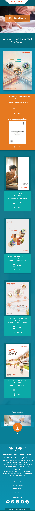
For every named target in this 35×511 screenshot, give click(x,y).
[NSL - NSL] (17, 2)
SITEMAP (17, 492)
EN (31, 2)
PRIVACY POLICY (17, 485)
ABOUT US (17, 481)
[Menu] (2, 2)
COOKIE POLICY (17, 489)
